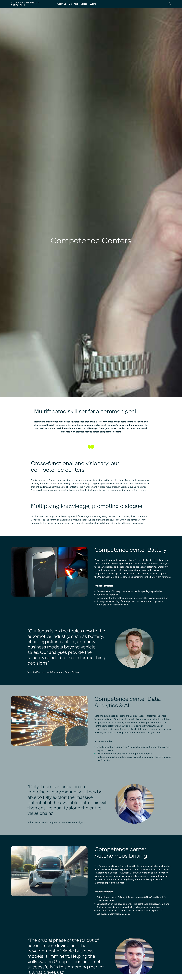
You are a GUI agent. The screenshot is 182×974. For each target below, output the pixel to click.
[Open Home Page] (31, 3)
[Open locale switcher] (169, 3)
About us (61, 3)
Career (83, 3)
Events (93, 3)
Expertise (73, 3)
